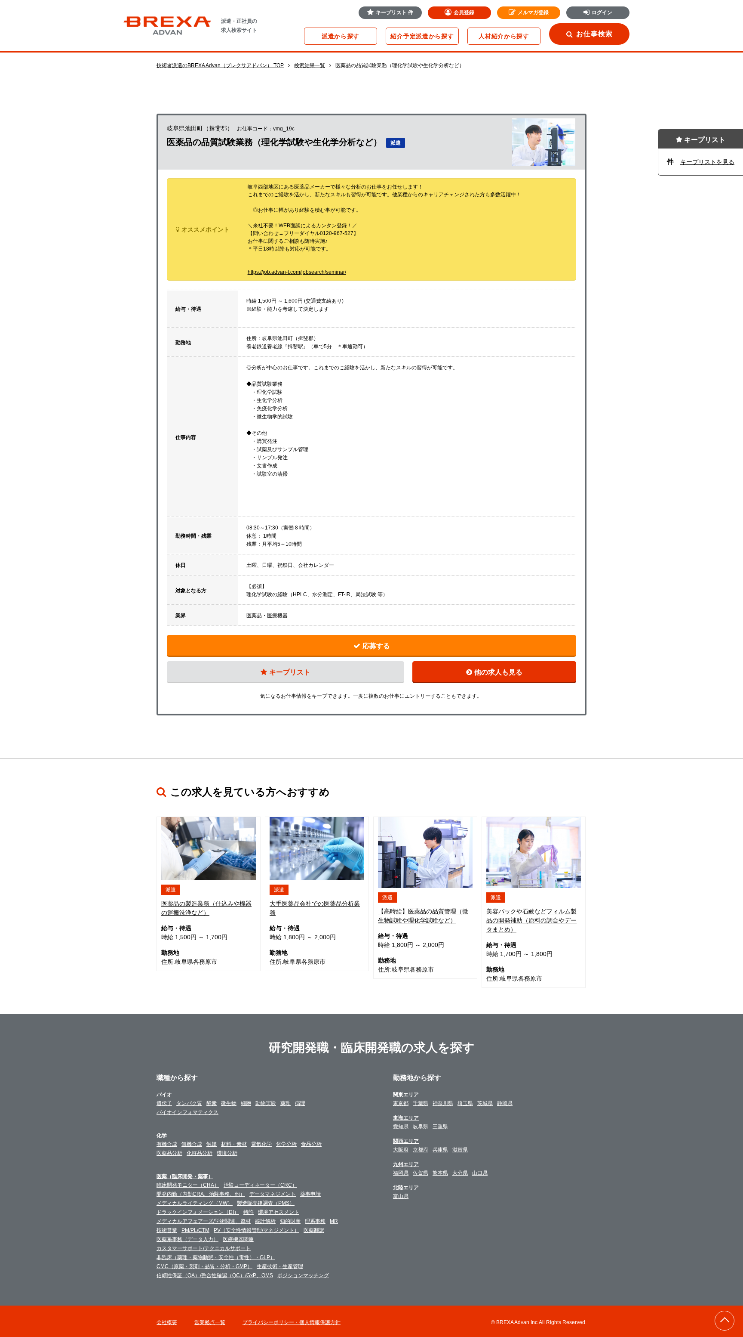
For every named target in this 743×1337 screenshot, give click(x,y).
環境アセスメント (278, 1212)
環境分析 (227, 1153)
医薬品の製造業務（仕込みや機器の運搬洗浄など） (206, 908)
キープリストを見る (707, 161)
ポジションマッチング (303, 1275)
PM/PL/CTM (195, 1230)
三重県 (440, 1126)
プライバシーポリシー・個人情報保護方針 (292, 1322)
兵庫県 (440, 1150)
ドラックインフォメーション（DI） (198, 1212)
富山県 (400, 1196)
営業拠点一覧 (209, 1322)
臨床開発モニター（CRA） (188, 1185)
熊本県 (440, 1173)
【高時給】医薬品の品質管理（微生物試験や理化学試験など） (423, 916)
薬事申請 (310, 1194)
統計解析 (265, 1221)
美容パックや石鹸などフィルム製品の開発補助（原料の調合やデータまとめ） (531, 920)
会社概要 (167, 1322)
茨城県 (485, 1103)
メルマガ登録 (533, 12)
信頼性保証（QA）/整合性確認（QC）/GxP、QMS (215, 1275)
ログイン (602, 12)
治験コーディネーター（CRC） (260, 1185)
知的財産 (290, 1221)
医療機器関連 (238, 1239)
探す (340, 36)
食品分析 (311, 1144)
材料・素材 (234, 1144)
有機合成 (167, 1144)
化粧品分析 (199, 1153)
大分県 (460, 1173)
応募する (376, 646)
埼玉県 (465, 1103)
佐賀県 (420, 1173)
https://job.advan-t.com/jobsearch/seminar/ (297, 272)
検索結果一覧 (309, 65)
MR (334, 1221)
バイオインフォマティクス (187, 1112)
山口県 (480, 1173)
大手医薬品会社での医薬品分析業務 (315, 908)
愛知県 (400, 1126)
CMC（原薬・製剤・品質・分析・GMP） (204, 1266)
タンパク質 (189, 1103)
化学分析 (286, 1144)
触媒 (211, 1144)
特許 (248, 1212)
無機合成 (191, 1144)
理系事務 (315, 1221)
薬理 (285, 1103)
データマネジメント (272, 1194)
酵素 (211, 1103)
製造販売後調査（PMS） (266, 1203)
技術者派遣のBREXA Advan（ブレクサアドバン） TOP (220, 65)
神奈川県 (443, 1103)
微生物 (228, 1103)
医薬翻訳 (314, 1230)
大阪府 (400, 1150)
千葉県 (420, 1103)
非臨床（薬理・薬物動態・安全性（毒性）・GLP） (216, 1257)
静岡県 (505, 1103)
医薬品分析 (169, 1153)
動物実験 (265, 1103)
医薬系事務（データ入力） (187, 1239)
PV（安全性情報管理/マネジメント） (256, 1230)
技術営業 (167, 1230)
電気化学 (261, 1144)
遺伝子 (164, 1103)
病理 (300, 1103)
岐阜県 (420, 1126)
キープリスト (394, 12)
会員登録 (464, 12)
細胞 (246, 1103)
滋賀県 (460, 1150)
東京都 (400, 1103)
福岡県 (400, 1173)
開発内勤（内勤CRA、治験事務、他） (201, 1194)
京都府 (420, 1150)
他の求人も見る (498, 672)
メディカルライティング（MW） (195, 1203)
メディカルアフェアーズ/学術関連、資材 (204, 1221)
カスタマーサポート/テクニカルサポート (204, 1248)
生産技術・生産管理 (280, 1266)
